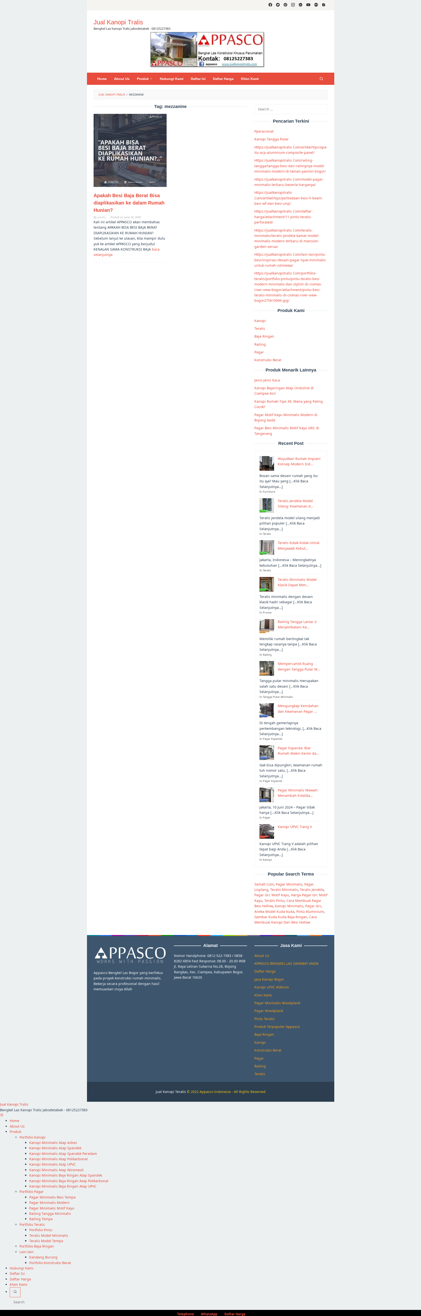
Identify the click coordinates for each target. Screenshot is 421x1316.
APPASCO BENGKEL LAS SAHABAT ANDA (286, 963)
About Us (261, 955)
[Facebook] (270, 5)
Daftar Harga (265, 971)
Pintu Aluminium (310, 911)
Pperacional (264, 131)
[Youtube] (308, 5)
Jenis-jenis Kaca (267, 380)
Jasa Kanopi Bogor (269, 979)
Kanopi (260, 320)
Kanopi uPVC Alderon (271, 987)
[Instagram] (293, 5)
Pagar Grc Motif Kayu (271, 895)
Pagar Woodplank (268, 1010)
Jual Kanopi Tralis (118, 22)
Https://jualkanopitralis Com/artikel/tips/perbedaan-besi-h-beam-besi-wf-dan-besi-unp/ (288, 198)
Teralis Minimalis (284, 889)
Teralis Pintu (274, 900)
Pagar (259, 352)
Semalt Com (264, 884)
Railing (260, 344)
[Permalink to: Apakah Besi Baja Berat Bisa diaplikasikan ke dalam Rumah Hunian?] (130, 150)
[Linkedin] (300, 5)
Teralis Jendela (312, 889)
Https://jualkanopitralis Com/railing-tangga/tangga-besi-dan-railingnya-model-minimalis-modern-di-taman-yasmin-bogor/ (290, 166)
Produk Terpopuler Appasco (277, 1026)
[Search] (321, 79)
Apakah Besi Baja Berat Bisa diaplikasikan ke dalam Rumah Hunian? (129, 203)
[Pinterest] (285, 5)
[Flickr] (316, 5)
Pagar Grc (313, 906)
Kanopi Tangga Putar (271, 139)
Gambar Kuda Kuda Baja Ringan (280, 917)
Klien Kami (263, 995)
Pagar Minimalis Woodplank (277, 1003)
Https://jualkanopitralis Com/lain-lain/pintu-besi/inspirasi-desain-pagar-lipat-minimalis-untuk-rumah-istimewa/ (290, 260)
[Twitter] (278, 5)
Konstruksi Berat (267, 360)
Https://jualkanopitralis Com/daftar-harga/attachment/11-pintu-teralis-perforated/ (283, 216)
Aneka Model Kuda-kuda (274, 911)
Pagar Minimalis (289, 884)
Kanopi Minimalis (289, 906)
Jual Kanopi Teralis (171, 1091)
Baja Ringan (264, 336)
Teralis (259, 328)
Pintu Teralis (264, 1018)
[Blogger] (323, 5)
